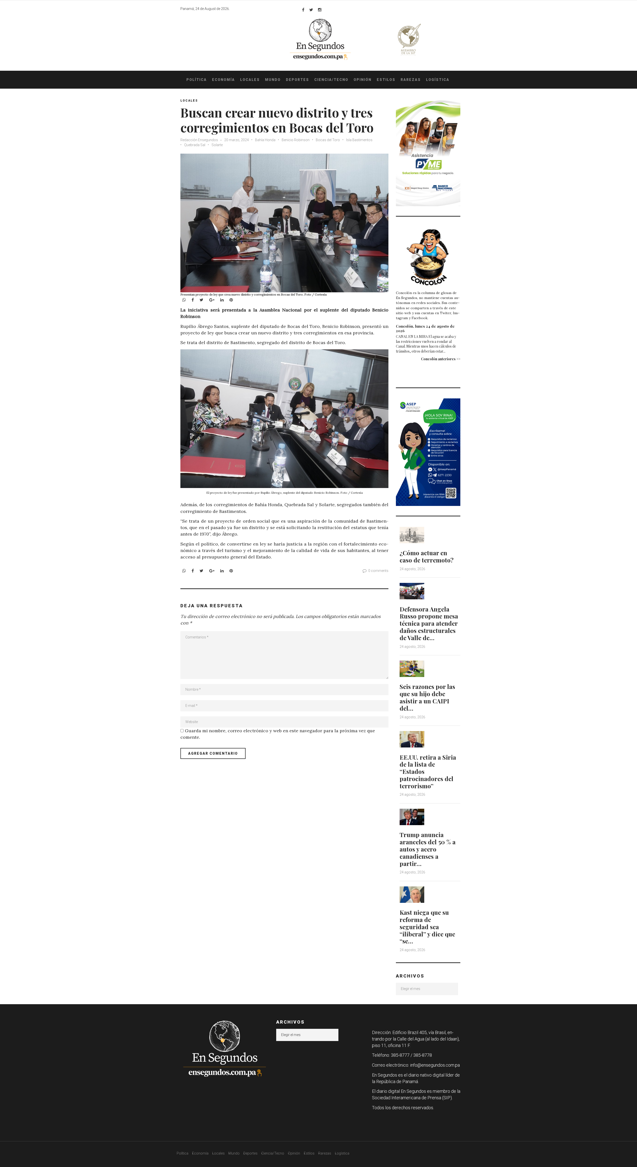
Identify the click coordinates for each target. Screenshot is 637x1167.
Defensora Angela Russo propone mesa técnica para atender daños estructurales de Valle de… (429, 623)
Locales (250, 80)
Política (196, 80)
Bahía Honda (265, 140)
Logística (437, 80)
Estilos (386, 80)
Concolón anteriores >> (440, 359)
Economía (223, 80)
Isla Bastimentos (359, 140)
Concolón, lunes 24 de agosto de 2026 (425, 328)
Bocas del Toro (328, 140)
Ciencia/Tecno (331, 80)
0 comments (378, 571)
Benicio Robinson (296, 140)
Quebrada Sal (194, 145)
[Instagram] (319, 10)
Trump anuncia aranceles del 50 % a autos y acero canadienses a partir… (428, 849)
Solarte (217, 145)
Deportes (297, 80)
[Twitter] (311, 10)
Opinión (363, 80)
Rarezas (411, 80)
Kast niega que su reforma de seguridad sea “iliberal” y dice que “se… (427, 926)
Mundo (273, 80)
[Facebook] (303, 10)
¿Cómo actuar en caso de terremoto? (427, 556)
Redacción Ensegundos (199, 140)
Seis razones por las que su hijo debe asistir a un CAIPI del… (427, 697)
